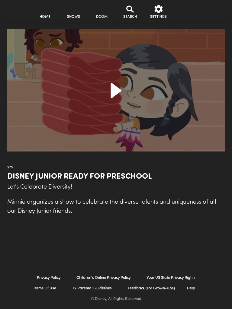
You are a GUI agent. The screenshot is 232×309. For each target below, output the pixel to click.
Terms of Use (44, 288)
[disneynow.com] (16, 9)
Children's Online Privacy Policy (103, 278)
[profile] (187, 11)
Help (191, 288)
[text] (10, 167)
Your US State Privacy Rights (171, 278)
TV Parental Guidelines (92, 288)
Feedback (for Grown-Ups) (151, 288)
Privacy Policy (48, 278)
